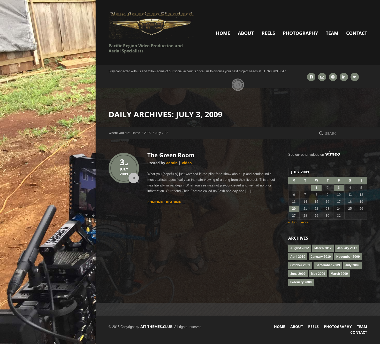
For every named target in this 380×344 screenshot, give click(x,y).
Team (332, 33)
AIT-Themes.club (156, 326)
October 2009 (300, 265)
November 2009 (348, 257)
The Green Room (171, 155)
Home (223, 33)
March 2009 (339, 274)
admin (172, 162)
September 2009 (328, 265)
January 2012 (347, 248)
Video (187, 162)
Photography (300, 33)
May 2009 (318, 274)
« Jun (292, 222)
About (246, 33)
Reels (268, 33)
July (158, 133)
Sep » (304, 222)
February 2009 (301, 282)
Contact (356, 33)
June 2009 (298, 274)
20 (294, 208)
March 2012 (323, 248)
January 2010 (321, 257)
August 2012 (299, 248)
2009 (147, 133)
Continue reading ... (166, 202)
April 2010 (297, 257)
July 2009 (352, 265)
